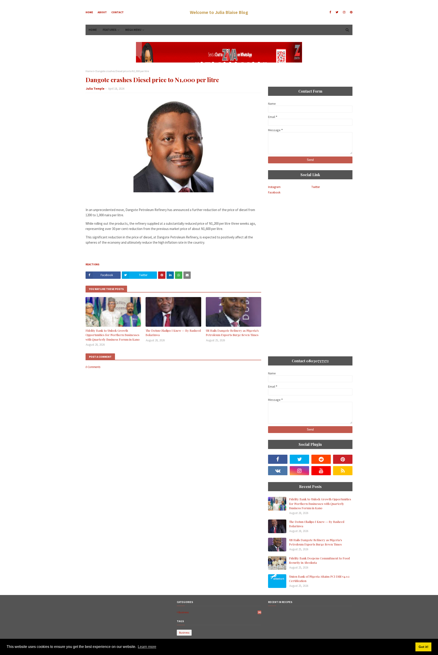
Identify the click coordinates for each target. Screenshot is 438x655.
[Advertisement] (310, 233)
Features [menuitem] (110, 30)
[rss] (342, 470)
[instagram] (344, 12)
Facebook (274, 192)
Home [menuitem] (93, 30)
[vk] (277, 470)
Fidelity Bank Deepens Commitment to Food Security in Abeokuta (319, 560)
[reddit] (321, 459)
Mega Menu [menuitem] (133, 30)
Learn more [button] (147, 647)
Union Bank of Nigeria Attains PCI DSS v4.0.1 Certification (319, 578)
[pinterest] (350, 12)
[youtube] (321, 470)
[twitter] (336, 12)
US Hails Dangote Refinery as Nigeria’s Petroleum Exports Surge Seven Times (232, 333)
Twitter (315, 187)
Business (219, 612)
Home (89, 12)
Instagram (274, 187)
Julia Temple (95, 89)
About (102, 12)
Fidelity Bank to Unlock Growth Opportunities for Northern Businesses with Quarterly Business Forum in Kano (113, 335)
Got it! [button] (423, 647)
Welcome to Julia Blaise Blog (219, 12)
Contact (117, 12)
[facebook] (330, 12)
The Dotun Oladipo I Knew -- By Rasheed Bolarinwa (173, 333)
